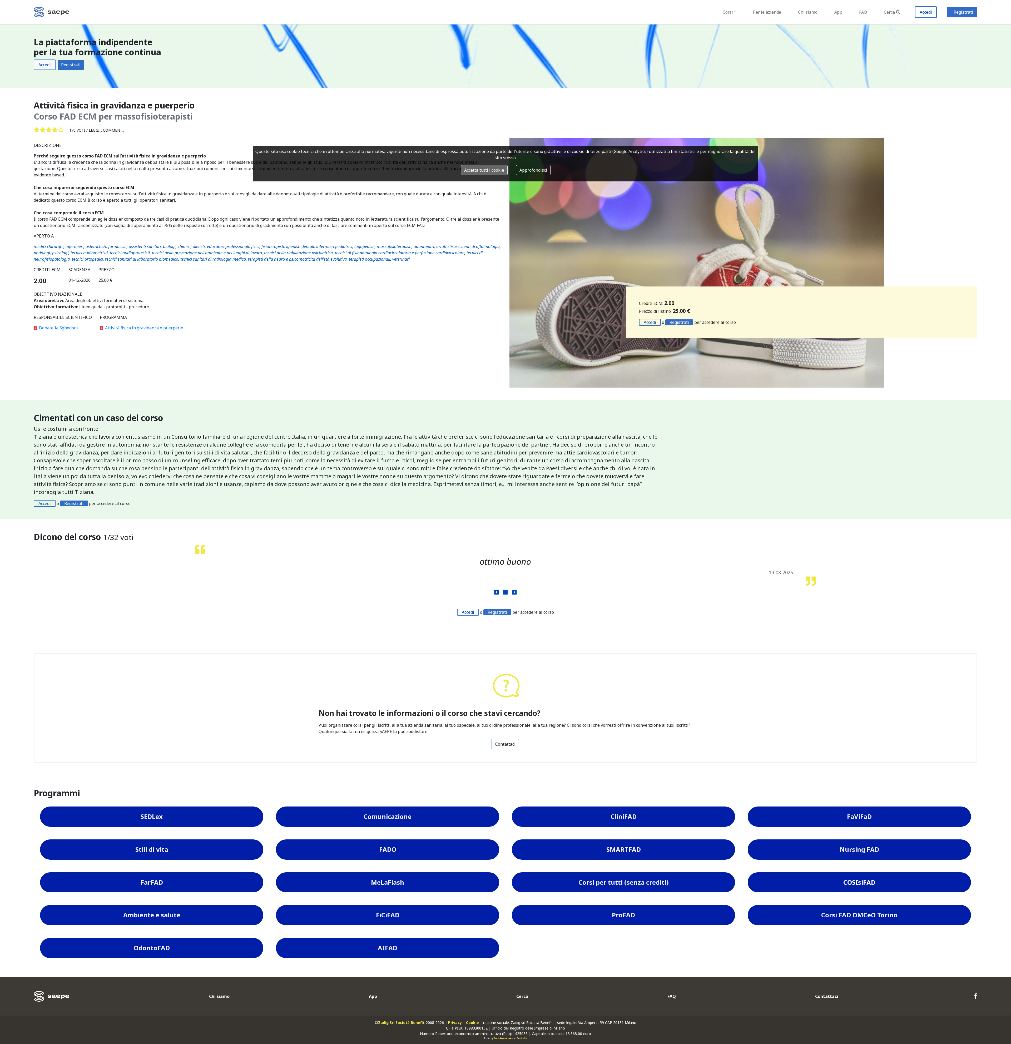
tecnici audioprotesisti (130, 253)
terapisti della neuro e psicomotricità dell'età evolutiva (297, 259)
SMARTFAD (623, 849)
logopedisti (364, 246)
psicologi (60, 253)
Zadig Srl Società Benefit (401, 1022)
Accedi (926, 12)
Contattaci (505, 744)
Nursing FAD (859, 849)
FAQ (863, 12)
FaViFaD (859, 816)
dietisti (199, 246)
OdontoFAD (152, 947)
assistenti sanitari (145, 246)
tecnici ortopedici (87, 259)
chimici (184, 246)
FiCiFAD (387, 915)
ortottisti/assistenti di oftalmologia (468, 246)
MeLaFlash (387, 882)
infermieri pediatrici (334, 246)
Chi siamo (807, 12)
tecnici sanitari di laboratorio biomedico (141, 259)
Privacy (455, 1022)
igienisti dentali (300, 246)
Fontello (522, 1038)
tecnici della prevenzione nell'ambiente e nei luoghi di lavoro (207, 253)
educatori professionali (228, 246)
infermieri (74, 246)
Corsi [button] (728, 12)
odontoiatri (424, 246)
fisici (255, 246)
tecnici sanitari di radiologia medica (213, 259)
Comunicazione (388, 816)
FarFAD (152, 882)
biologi (169, 246)
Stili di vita (151, 849)
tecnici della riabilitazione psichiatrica (298, 253)
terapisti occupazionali (369, 259)
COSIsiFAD (859, 882)
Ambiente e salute (151, 915)
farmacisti (117, 246)
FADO (387, 849)
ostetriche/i (96, 246)
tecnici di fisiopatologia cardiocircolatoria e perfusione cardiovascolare (399, 253)
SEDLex (152, 816)
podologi (42, 253)
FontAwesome (503, 1038)
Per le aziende (767, 12)
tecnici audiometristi (89, 253)
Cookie (472, 1022)
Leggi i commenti (106, 130)
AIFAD (387, 947)
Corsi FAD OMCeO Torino (859, 915)
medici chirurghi (48, 246)
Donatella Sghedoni (58, 328)
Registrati (963, 12)
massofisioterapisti (394, 246)
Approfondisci (533, 170)
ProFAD (623, 915)
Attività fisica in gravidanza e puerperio (144, 328)
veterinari (401, 259)
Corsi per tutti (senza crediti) (623, 882)
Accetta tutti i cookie (484, 170)
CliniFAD (624, 816)
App (838, 12)
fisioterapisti (272, 246)
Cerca (889, 12)
